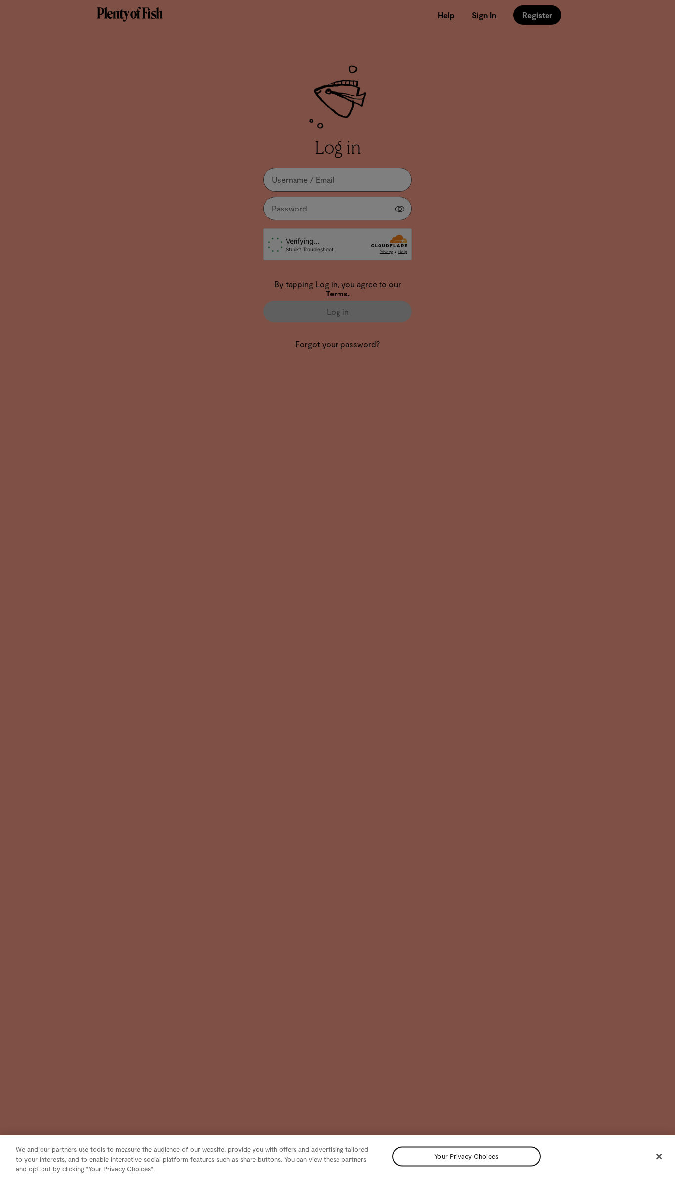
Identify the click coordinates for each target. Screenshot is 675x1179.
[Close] (659, 1156)
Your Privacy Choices (466, 1156)
